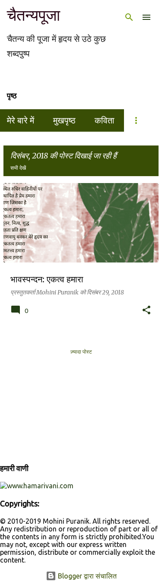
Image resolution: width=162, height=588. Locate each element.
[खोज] (129, 17)
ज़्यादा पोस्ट (81, 351)
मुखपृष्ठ (64, 120)
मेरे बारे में (20, 120)
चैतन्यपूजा (33, 15)
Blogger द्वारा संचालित (86, 576)
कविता (104, 120)
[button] (146, 310)
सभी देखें (18, 167)
